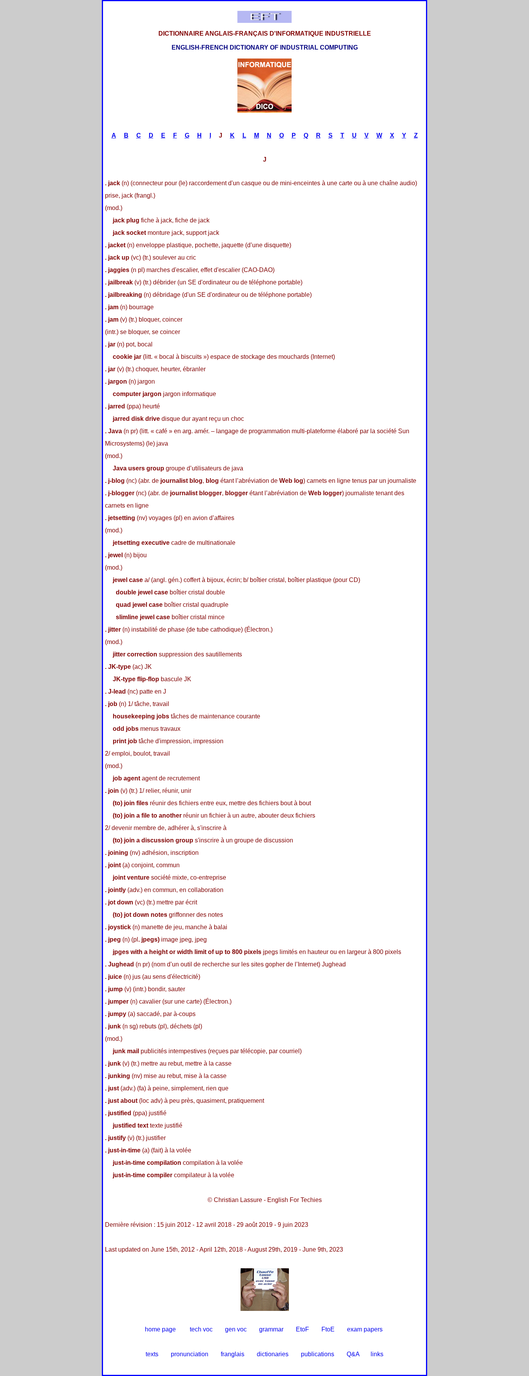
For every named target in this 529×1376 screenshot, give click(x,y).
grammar (271, 1329)
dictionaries (273, 1354)
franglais (232, 1354)
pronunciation (189, 1354)
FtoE (328, 1329)
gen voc (236, 1329)
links (377, 1354)
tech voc (201, 1329)
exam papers (365, 1329)
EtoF (302, 1329)
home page (160, 1329)
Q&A (353, 1354)
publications (317, 1354)
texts (152, 1354)
